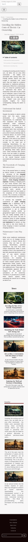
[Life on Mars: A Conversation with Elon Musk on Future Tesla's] (14, 346)
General (13, 531)
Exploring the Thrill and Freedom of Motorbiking (14, 382)
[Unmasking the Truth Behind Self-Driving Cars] (14, 322)
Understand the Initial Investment (11, 60)
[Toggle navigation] (4, 9)
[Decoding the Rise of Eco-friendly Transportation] (14, 298)
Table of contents (10, 57)
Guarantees (9, 17)
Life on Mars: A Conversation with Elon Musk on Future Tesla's (14, 355)
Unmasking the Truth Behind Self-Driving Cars (14, 331)
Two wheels (13, 522)
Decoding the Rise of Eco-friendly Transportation (14, 307)
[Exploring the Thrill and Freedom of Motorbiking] (14, 373)
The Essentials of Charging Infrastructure (13, 63)
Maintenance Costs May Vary (10, 66)
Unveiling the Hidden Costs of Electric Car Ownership (14, 416)
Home (2, 17)
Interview (13, 525)
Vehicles (13, 528)
